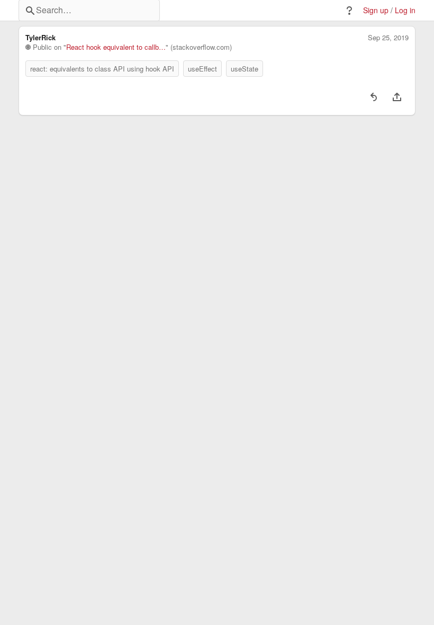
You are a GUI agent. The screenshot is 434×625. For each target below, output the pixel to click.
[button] (349, 10)
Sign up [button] (375, 10)
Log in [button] (405, 10)
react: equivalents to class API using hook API (102, 68)
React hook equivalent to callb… (116, 47)
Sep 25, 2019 (388, 37)
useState (244, 68)
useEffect (202, 68)
